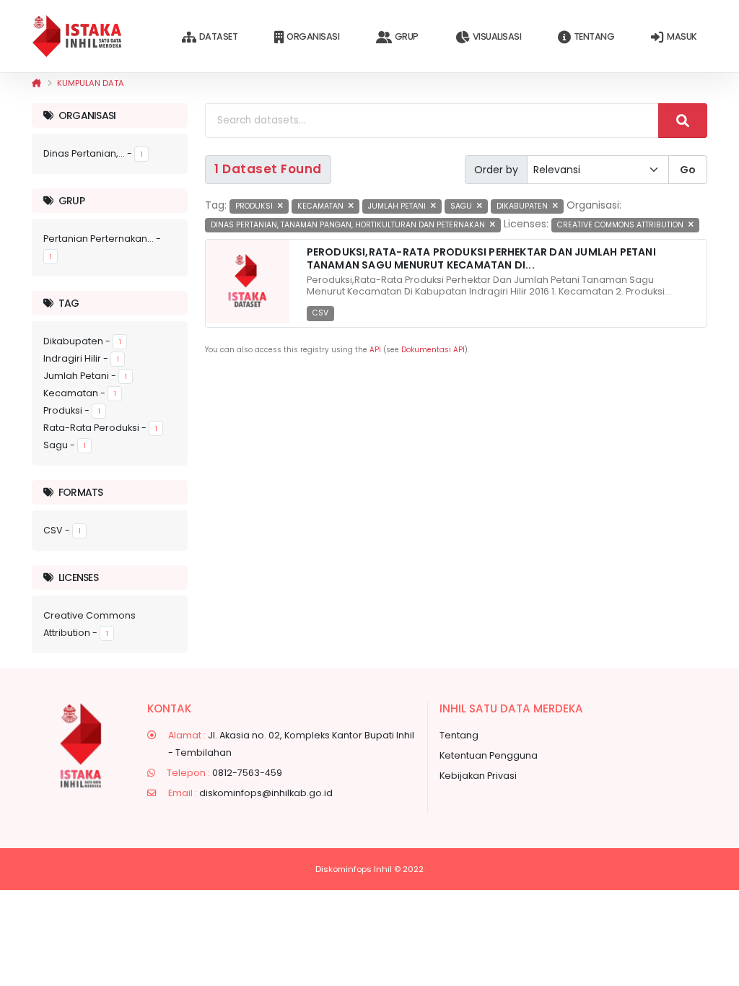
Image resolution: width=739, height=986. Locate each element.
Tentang (594, 36)
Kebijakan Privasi (478, 775)
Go (688, 169)
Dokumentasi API (433, 349)
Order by (496, 169)
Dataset (218, 36)
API (375, 349)
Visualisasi (497, 36)
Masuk (682, 36)
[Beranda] (36, 83)
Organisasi (313, 36)
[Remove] (280, 206)
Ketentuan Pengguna (489, 755)
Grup (407, 36)
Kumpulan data (90, 83)
